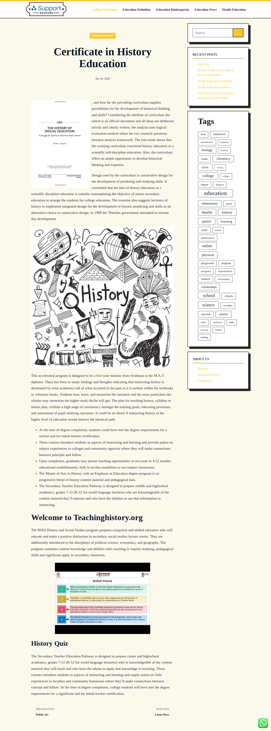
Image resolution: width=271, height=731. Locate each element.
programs (206, 271)
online (207, 246)
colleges (226, 176)
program (226, 263)
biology (207, 150)
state (203, 322)
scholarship (223, 279)
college (208, 175)
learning (226, 221)
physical (208, 255)
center (204, 158)
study (231, 322)
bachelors (224, 142)
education (215, 193)
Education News (206, 9)
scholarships (209, 287)
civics (220, 167)
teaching (204, 337)
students (217, 322)
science (208, 305)
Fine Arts (203, 64)
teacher (218, 329)
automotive (207, 142)
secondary (228, 305)
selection (206, 314)
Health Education (234, 9)
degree (204, 184)
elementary (210, 203)
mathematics (207, 237)
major (204, 229)
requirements (225, 271)
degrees (220, 184)
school (209, 295)
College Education (104, 9)
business (224, 150)
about (203, 134)
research (205, 279)
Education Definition (137, 9)
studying (204, 330)
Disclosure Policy (209, 374)
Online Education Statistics (214, 87)
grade (229, 203)
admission (219, 134)
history (227, 212)
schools (229, 296)
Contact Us (205, 381)
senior (223, 314)
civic (205, 167)
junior (206, 221)
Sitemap (203, 368)
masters (218, 230)
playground (207, 263)
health (207, 212)
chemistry (223, 159)
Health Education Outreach (215, 81)
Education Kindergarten (172, 9)
